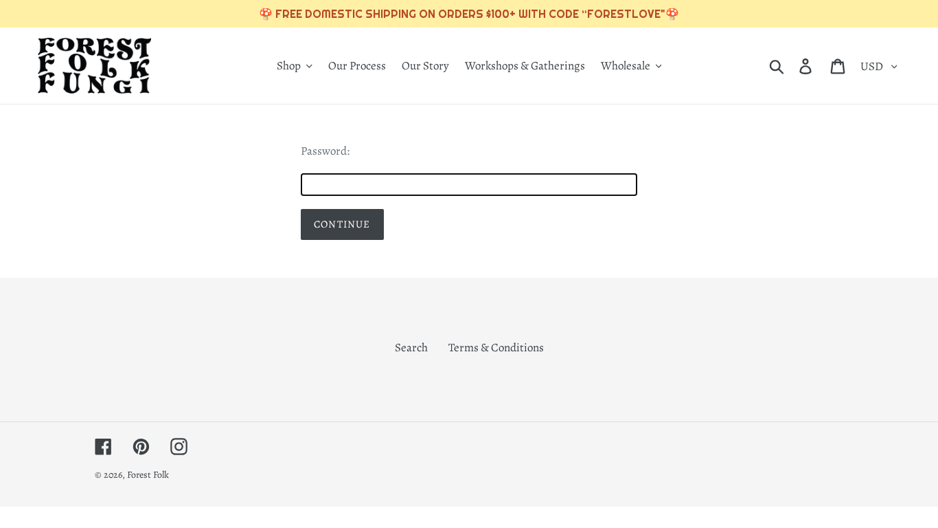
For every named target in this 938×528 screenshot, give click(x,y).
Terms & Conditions (496, 347)
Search (411, 347)
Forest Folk (148, 474)
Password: (325, 151)
